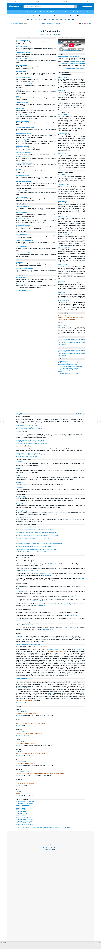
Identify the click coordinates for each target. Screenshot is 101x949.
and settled (73, 63)
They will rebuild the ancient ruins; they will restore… (29, 428)
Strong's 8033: (20, 795)
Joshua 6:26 (50, 650)
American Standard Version (23, 133)
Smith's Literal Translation (23, 225)
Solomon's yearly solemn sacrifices (69, 368)
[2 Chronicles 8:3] (99, 425)
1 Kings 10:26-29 (62, 264)
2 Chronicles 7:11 (55, 564)
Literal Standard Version (22, 206)
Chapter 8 (21, 23)
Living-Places (62, 343)
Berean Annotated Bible (22, 115)
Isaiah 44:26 (61, 90)
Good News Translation (22, 157)
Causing (78, 339)
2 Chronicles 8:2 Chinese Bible (24, 821)
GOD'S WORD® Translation (23, 152)
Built (64, 339)
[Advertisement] (50, 402)
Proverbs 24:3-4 (25, 570)
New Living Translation (22, 46)
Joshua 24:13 (61, 175)
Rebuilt (68, 343)
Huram (74, 341)
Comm (55, 34)
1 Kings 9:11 (54, 681)
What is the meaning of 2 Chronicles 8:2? (28, 527)
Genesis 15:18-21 (73, 615)
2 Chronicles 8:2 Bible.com (23, 805)
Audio (42, 34)
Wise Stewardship (21, 497)
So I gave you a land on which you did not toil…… (28, 453)
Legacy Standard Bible (22, 102)
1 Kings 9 (49, 693)
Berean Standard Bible (22, 59)
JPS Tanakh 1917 (21, 277)
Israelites (79, 63)
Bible (11, 23)
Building (60, 339)
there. (83, 63)
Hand (66, 341)
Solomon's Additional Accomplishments (69, 56)
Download (82, 68)
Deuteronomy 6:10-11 (64, 184)
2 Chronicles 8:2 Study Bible (23, 818)
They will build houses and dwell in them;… (28, 456)
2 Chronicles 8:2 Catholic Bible (24, 824)
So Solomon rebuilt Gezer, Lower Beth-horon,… (28, 425)
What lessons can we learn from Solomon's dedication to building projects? (37, 532)
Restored (72, 343)
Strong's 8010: (20, 715)
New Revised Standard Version (24, 253)
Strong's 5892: (20, 735)
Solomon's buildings (64, 361)
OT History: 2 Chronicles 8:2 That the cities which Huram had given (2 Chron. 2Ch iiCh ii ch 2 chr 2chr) (43, 827)
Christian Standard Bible (22, 121)
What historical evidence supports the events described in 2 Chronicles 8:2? (38, 549)
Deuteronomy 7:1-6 (21, 620)
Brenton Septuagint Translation (24, 284)
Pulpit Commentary (22, 678)
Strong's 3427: (20, 775)
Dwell (63, 341)
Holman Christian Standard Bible (25, 127)
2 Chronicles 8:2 (36, 561)
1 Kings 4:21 (61, 281)
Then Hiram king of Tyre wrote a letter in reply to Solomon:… (31, 441)
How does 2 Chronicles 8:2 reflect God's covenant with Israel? (34, 546)
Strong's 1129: (20, 725)
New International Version (23, 40)
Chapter (82, 414)
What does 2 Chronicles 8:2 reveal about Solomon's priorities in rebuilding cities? (39, 543)
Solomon (72, 61)
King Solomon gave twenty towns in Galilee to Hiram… (30, 440)
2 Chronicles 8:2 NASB (22, 813)
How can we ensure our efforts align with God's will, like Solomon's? (36, 541)
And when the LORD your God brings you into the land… (30, 454)
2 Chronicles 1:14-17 (63, 248)
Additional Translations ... (23, 290)
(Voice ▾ (67, 37)
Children (83, 339)
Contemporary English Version (24, 140)
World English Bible (21, 197)
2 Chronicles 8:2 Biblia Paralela (24, 819)
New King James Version (23, 77)
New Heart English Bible (22, 175)
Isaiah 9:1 (57, 669)
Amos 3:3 (73, 596)
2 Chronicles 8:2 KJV (21, 815)
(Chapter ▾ (22, 37)
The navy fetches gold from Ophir (69, 373)
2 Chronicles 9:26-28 (63, 235)
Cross (46, 34)
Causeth (73, 339)
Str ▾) (29, 37)
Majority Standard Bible (22, 191)
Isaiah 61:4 (61, 102)
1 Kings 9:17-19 (62, 77)
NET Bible (18, 169)
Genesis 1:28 (45, 573)
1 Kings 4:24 (61, 292)
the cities (82, 61)
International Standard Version (24, 163)
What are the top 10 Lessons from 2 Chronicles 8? (32, 552)
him (68, 63)
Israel (77, 341)
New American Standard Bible (24, 84)
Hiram (59, 63)
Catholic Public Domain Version (24, 240)
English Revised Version (22, 146)
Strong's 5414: (20, 755)
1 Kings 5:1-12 (62, 153)
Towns (60, 344)
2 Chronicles (15, 23)
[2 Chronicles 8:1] (2, 425)
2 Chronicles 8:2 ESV (21, 811)
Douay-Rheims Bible (21, 234)
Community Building (21, 511)
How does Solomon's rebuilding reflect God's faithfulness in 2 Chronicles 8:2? (38, 530)
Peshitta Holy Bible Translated (24, 268)
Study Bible (20, 414)
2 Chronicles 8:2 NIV (21, 808)
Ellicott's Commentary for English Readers (28, 644)
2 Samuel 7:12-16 (38, 601)
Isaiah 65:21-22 (62, 201)
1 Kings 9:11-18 (62, 325)
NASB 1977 (19, 96)
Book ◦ (78, 414)
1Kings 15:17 (58, 650)
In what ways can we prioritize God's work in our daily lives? (33, 538)
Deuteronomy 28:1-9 (50, 575)
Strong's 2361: (20, 745)
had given (64, 63)
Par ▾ (26, 37)
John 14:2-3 (72, 628)
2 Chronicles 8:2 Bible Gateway (24, 803)
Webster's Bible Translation (23, 181)
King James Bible (21, 71)
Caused (68, 339)
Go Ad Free (3, 942)
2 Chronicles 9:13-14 (63, 300)
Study (50, 34)
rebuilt (77, 61)
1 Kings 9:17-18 (35, 570)
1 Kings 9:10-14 (62, 216)
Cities (59, 341)
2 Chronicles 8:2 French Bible (24, 823)
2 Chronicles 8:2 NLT (21, 810)
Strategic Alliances (21, 504)
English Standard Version (23, 52)
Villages (64, 344)
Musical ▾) (71, 37)
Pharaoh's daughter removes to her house (71, 366)
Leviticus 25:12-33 (21, 688)
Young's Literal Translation (23, 219)
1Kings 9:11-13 (80, 650)
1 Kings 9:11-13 (62, 115)
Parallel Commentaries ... (23, 703)
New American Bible (21, 246)
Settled (78, 343)
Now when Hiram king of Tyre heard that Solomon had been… (31, 443)
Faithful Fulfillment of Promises (24, 518)
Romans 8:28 (41, 605)
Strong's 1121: (20, 785)
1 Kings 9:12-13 (65, 604)
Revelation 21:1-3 (48, 629)
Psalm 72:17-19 (27, 625)
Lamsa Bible (19, 262)
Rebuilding (20, 488)
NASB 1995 (19, 90)
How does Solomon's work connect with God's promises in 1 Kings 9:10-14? (38, 535)
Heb (59, 34)
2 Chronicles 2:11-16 (63, 133)
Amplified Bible (20, 108)
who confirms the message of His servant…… (28, 427)
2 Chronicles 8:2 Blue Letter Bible (25, 801)
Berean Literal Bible (21, 65)
